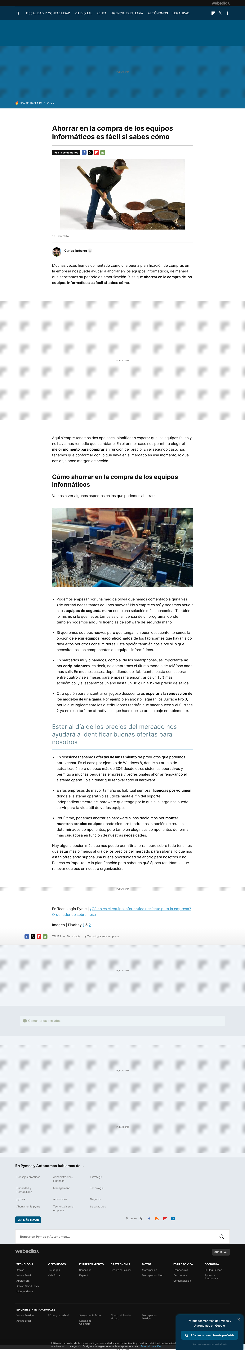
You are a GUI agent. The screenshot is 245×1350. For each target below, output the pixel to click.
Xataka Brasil (23, 1320)
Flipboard (213, 13)
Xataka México (25, 1315)
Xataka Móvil (23, 1275)
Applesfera (22, 1280)
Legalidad (180, 13)
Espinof (83, 1275)
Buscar (221, 1236)
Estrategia (96, 1177)
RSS (157, 1218)
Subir (218, 1252)
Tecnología (73, 936)
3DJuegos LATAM (58, 1315)
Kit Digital (83, 13)
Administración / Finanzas (63, 1178)
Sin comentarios (68, 152)
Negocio (95, 1199)
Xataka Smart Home (28, 1286)
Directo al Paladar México (121, 1317)
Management (61, 1188)
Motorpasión (149, 1269)
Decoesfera (180, 1275)
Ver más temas (28, 1219)
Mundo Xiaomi (24, 1291)
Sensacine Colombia (85, 1322)
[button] (77, 250)
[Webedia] (221, 3)
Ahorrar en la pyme (28, 1206)
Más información (151, 1346)
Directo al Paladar (121, 1269)
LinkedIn (173, 1218)
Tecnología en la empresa (103, 936)
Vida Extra (54, 1275)
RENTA (102, 13)
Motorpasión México (149, 1317)
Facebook (227, 13)
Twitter (220, 13)
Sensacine (85, 1269)
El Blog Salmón (213, 1269)
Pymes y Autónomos (212, 1277)
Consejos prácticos (28, 1177)
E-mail (102, 152)
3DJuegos (54, 1269)
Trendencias (180, 1269)
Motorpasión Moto (153, 1275)
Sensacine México (90, 1315)
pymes (20, 1199)
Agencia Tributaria (127, 13)
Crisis (50, 103)
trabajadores (98, 1206)
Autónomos (158, 13)
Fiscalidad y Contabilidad (48, 13)
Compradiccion (182, 1280)
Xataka (20, 1269)
